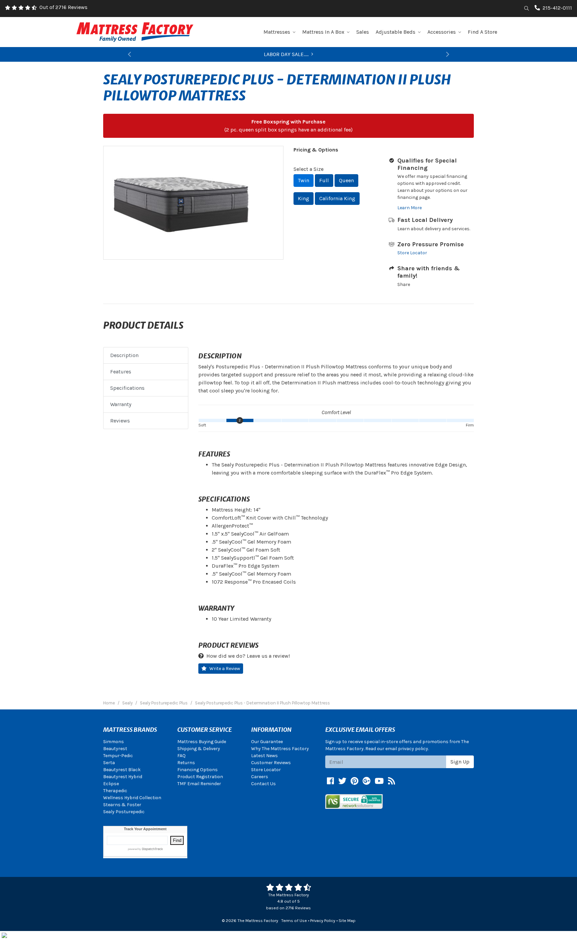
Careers (259, 776)
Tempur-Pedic (118, 755)
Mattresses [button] (276, 32)
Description (124, 355)
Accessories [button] (441, 32)
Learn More (409, 208)
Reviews (120, 420)
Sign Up (459, 761)
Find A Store (482, 32)
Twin (303, 180)
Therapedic (115, 791)
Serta (109, 762)
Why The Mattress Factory (280, 748)
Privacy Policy (322, 920)
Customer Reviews (271, 762)
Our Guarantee (267, 741)
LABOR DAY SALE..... (286, 54)
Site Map (347, 920)
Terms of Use (294, 920)
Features (120, 371)
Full (324, 180)
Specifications (127, 388)
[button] (129, 54)
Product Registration (200, 776)
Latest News (264, 755)
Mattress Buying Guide (201, 741)
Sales (362, 32)
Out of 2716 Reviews (63, 7)
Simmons (113, 741)
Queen (346, 180)
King (303, 198)
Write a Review (224, 668)
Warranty (120, 404)
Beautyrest (115, 748)
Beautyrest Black (122, 769)
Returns (186, 762)
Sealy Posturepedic (124, 812)
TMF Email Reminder (199, 784)
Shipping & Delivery (198, 748)
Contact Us (263, 784)
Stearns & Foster (122, 805)
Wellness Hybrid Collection (132, 798)
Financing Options (197, 769)
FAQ (181, 755)
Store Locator (412, 253)
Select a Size (309, 169)
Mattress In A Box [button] (323, 32)
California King (337, 198)
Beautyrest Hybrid (122, 776)
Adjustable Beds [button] (395, 32)
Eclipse (111, 784)
